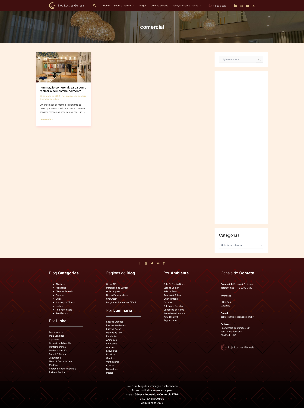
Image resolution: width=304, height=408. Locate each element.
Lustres (59, 306)
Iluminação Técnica (66, 302)
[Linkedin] (140, 263)
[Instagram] (241, 5)
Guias (58, 298)
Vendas (226, 305)
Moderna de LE (57, 350)
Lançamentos (56, 332)
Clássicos (54, 339)
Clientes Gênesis (64, 291)
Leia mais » (46, 119)
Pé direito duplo (64, 309)
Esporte (60, 295)
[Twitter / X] (253, 5)
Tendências (62, 313)
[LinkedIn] (235, 5)
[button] (94, 6)
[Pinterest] (164, 263)
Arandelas (61, 287)
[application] (132, 5)
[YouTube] (247, 5)
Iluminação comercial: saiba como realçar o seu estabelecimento (63, 89)
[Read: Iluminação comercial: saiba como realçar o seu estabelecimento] (63, 66)
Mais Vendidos (56, 335)
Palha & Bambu (57, 372)
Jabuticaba (55, 357)
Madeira (53, 365)
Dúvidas (226, 302)
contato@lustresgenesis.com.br (237, 316)
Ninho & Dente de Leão (61, 361)
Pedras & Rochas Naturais (62, 368)
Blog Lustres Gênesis (71, 5)
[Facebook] (152, 263)
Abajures (60, 284)
